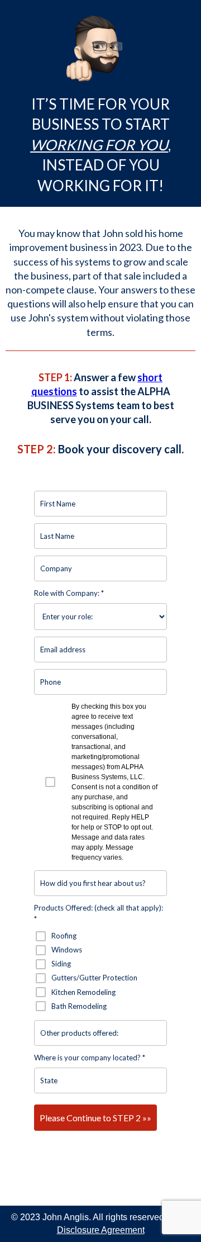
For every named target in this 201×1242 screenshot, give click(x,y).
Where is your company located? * (89, 1057)
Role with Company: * (69, 593)
